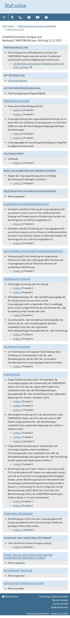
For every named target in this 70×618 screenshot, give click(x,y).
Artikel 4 (17, 405)
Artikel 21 (18, 137)
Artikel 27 (18, 409)
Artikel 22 (18, 183)
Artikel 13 (18, 529)
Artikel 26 (18, 223)
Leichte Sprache (60, 603)
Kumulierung (12, 374)
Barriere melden (60, 600)
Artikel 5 (17, 464)
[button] (4, 17)
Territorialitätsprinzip (18, 513)
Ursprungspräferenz (17, 80)
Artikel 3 (17, 401)
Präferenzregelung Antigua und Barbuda (37, 26)
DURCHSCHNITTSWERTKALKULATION (24, 583)
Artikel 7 (17, 338)
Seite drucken (11, 596)
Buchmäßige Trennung (18, 570)
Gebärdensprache (59, 607)
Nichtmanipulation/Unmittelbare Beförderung (33, 251)
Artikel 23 (18, 162)
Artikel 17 (18, 114)
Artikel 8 (17, 315)
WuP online (15, 5)
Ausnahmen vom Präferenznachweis (26, 204)
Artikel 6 (17, 292)
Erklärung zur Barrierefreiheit (53, 596)
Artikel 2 (17, 288)
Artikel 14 (18, 271)
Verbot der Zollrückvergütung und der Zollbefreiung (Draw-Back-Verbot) (28, 556)
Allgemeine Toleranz (17, 346)
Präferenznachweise (17, 101)
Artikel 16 (18, 110)
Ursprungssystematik (17, 279)
